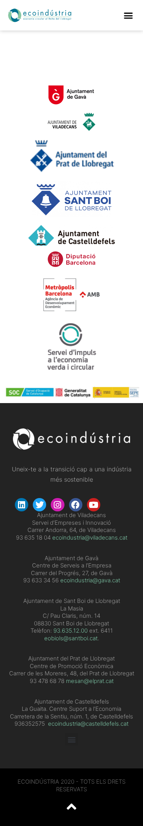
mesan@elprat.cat (90, 681)
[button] (128, 15)
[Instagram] (57, 504)
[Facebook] (75, 504)
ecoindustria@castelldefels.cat (88, 723)
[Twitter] (39, 504)
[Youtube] (93, 504)
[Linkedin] (21, 504)
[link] (70, 630)
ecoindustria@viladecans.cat (89, 537)
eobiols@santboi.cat (71, 638)
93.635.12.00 (70, 630)
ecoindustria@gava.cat (90, 580)
